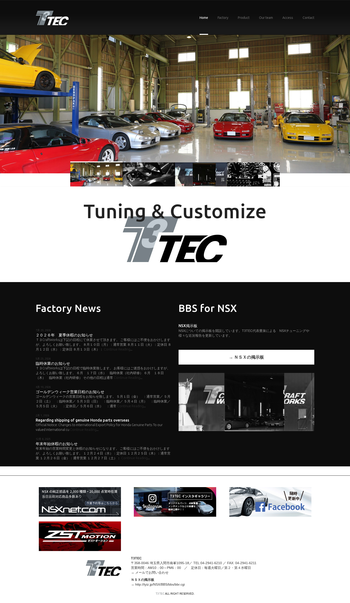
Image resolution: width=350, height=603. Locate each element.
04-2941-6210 (211, 563)
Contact (308, 18)
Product (244, 18)
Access (287, 18)
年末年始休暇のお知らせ (57, 444)
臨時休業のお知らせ (53, 363)
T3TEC (159, 593)
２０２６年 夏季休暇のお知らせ (64, 335)
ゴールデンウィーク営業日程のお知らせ (70, 392)
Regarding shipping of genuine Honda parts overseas (82, 420)
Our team (266, 18)
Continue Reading (117, 349)
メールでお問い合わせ (152, 572)
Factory (223, 18)
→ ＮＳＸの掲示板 (246, 357)
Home (204, 18)
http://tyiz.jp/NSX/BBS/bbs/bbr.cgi (160, 584)
